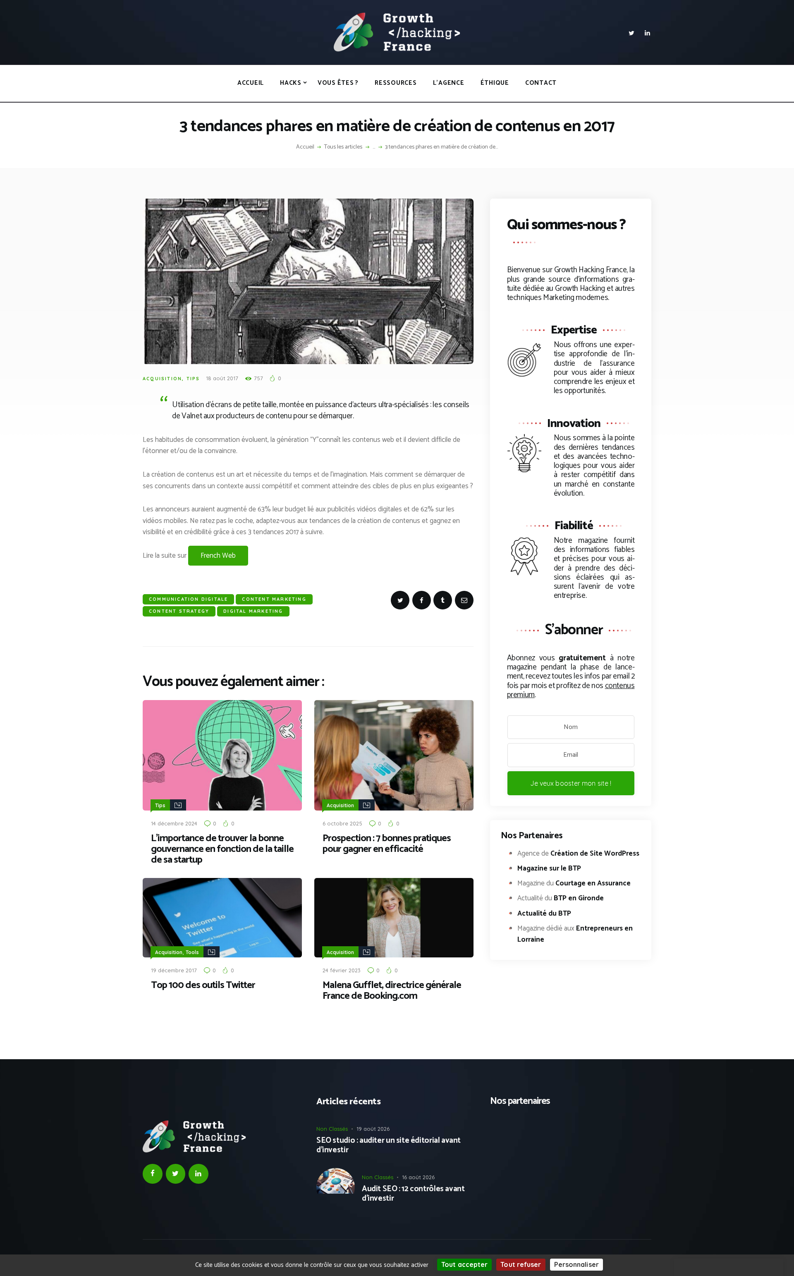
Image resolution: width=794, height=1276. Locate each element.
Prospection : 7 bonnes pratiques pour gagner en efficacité (387, 844)
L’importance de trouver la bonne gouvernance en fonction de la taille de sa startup (222, 849)
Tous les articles (343, 147)
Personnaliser (576, 1264)
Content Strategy (179, 611)
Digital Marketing (253, 611)
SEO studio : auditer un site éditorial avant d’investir (388, 1145)
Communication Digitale (188, 599)
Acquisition (162, 378)
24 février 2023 (342, 970)
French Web (218, 555)
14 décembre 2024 (174, 823)
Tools (192, 952)
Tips (193, 378)
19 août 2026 (373, 1128)
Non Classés (332, 1128)
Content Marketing (274, 599)
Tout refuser (520, 1264)
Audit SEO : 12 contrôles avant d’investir (413, 1194)
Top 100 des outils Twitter (203, 985)
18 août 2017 (222, 378)
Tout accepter (464, 1264)
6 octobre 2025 (342, 823)
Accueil (305, 147)
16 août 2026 (418, 1177)
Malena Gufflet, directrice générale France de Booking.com (392, 991)
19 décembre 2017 (174, 970)
